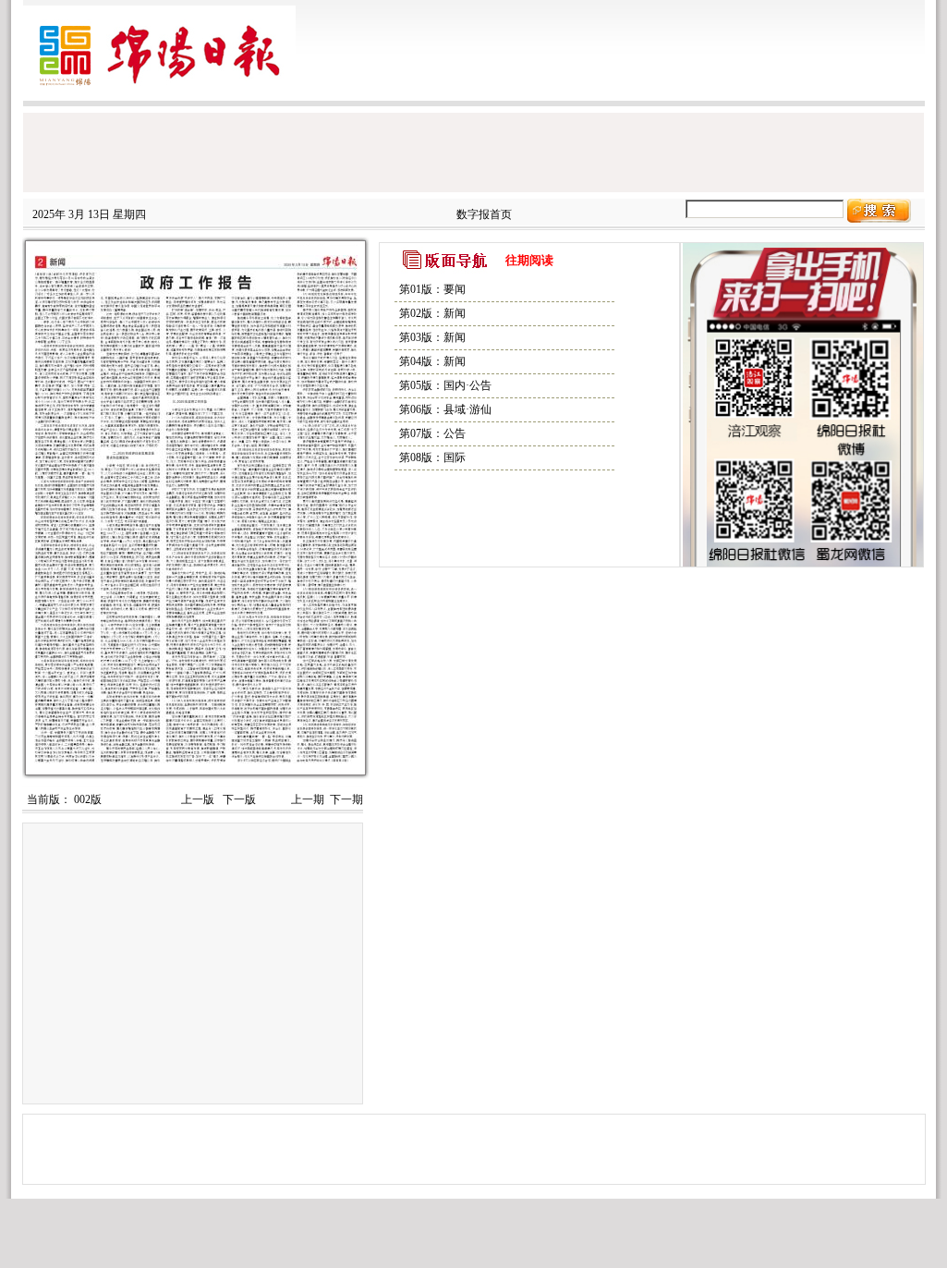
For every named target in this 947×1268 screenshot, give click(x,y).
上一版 (196, 799)
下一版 (238, 799)
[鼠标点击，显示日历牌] (574, 260)
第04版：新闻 (432, 361)
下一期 (346, 799)
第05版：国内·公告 (445, 385)
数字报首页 (484, 214)
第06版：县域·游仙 (445, 409)
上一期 (307, 799)
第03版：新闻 (432, 337)
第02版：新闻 (432, 313)
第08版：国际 (432, 457)
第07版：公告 (432, 433)
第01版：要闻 (432, 289)
